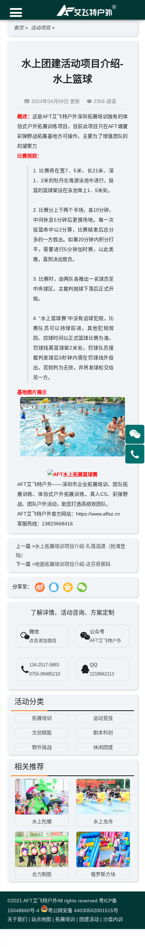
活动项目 (40, 28)
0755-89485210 (44, 674)
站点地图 (41, 919)
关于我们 (17, 919)
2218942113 (102, 674)
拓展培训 (65, 919)
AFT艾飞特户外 (40, 900)
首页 (19, 28)
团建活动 (89, 919)
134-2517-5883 (44, 665)
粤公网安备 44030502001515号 (83, 910)
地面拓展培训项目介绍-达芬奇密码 (73, 564)
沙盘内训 (113, 919)
